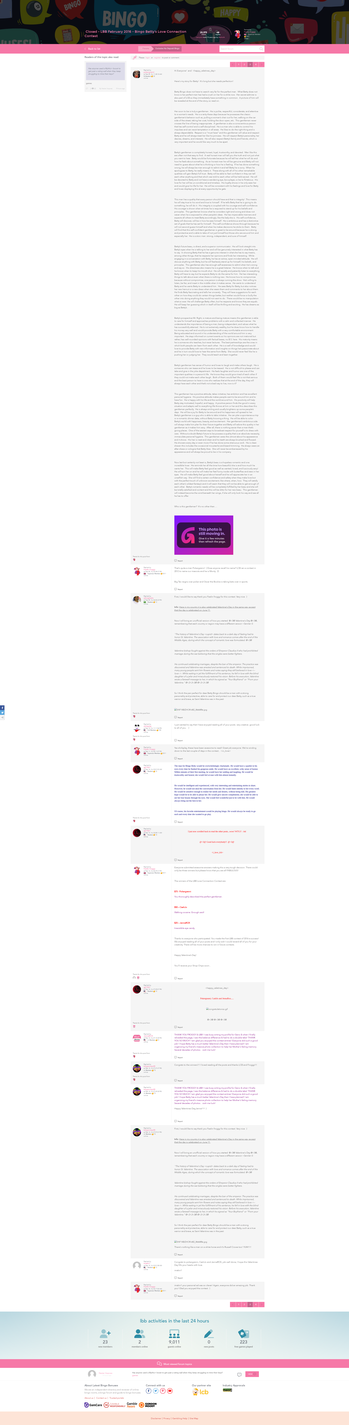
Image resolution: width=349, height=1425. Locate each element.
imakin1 (147, 1263)
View (250, 1374)
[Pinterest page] (163, 1391)
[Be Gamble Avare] (132, 1405)
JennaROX (148, 1036)
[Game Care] (93, 1405)
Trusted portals (116, 1398)
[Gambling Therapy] (148, 1405)
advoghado (149, 598)
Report (180, 561)
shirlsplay (147, 726)
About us (89, 1398)
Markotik (222, 37)
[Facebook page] (148, 1391)
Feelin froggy (250, 32)
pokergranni (149, 72)
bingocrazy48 (149, 1066)
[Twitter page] (155, 1391)
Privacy (166, 1418)
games (89, 83)
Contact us (101, 1398)
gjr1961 (147, 767)
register (157, 57)
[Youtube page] (170, 1391)
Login (148, 57)
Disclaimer (156, 1418)
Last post (199, 37)
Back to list (94, 48)
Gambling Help (179, 1418)
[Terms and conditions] (114, 1405)
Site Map (194, 1418)
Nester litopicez (107, 89)
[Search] (261, 49)
